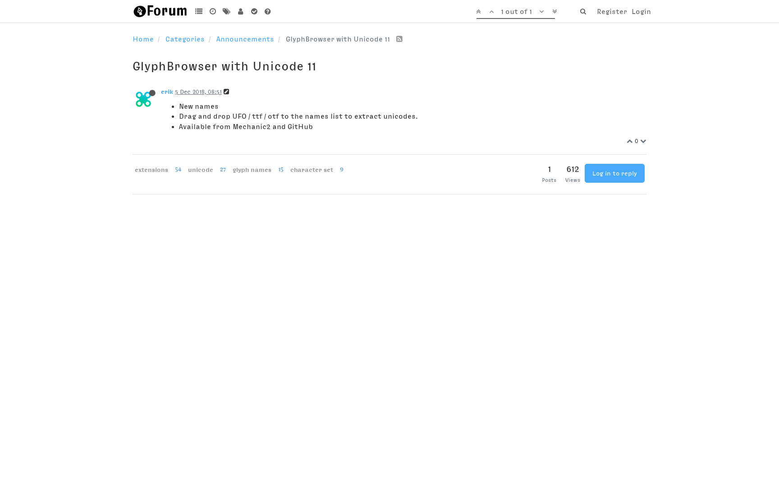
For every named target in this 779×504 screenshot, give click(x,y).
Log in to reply (614, 173)
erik (167, 91)
